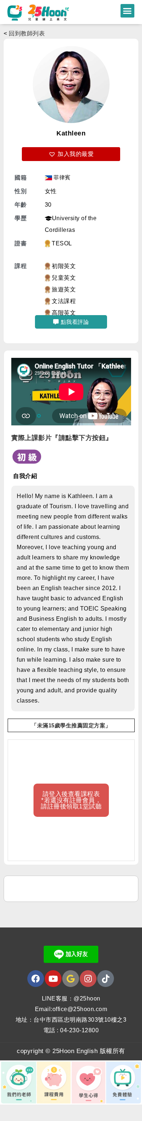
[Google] (70, 978)
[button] (127, 11)
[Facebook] (35, 978)
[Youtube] (53, 978)
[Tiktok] (105, 978)
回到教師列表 (27, 33)
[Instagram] (88, 978)
